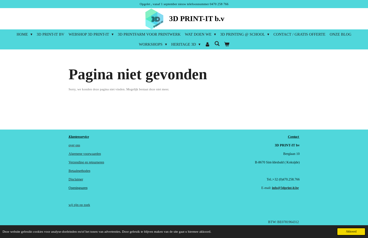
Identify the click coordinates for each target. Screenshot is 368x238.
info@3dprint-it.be (285, 188)
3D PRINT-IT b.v (196, 18)
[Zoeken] (217, 43)
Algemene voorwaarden (85, 154)
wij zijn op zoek (79, 205)
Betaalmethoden (79, 171)
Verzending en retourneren (86, 162)
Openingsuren (78, 188)
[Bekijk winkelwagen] (226, 44)
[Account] (207, 44)
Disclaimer (76, 179)
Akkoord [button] (351, 231)
